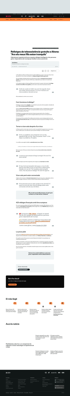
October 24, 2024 (41, 225)
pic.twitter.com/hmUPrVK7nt (27, 223)
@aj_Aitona (32, 213)
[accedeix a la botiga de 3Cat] (60, 16)
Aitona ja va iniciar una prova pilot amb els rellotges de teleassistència (35, 234)
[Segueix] (29, 269)
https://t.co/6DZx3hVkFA (42, 221)
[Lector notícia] (43, 71)
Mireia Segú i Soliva (57, 314)
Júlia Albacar (14, 62)
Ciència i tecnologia (23, 269)
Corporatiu (55, 16)
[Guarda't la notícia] (45, 71)
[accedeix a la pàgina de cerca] (62, 16)
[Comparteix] (48, 71)
